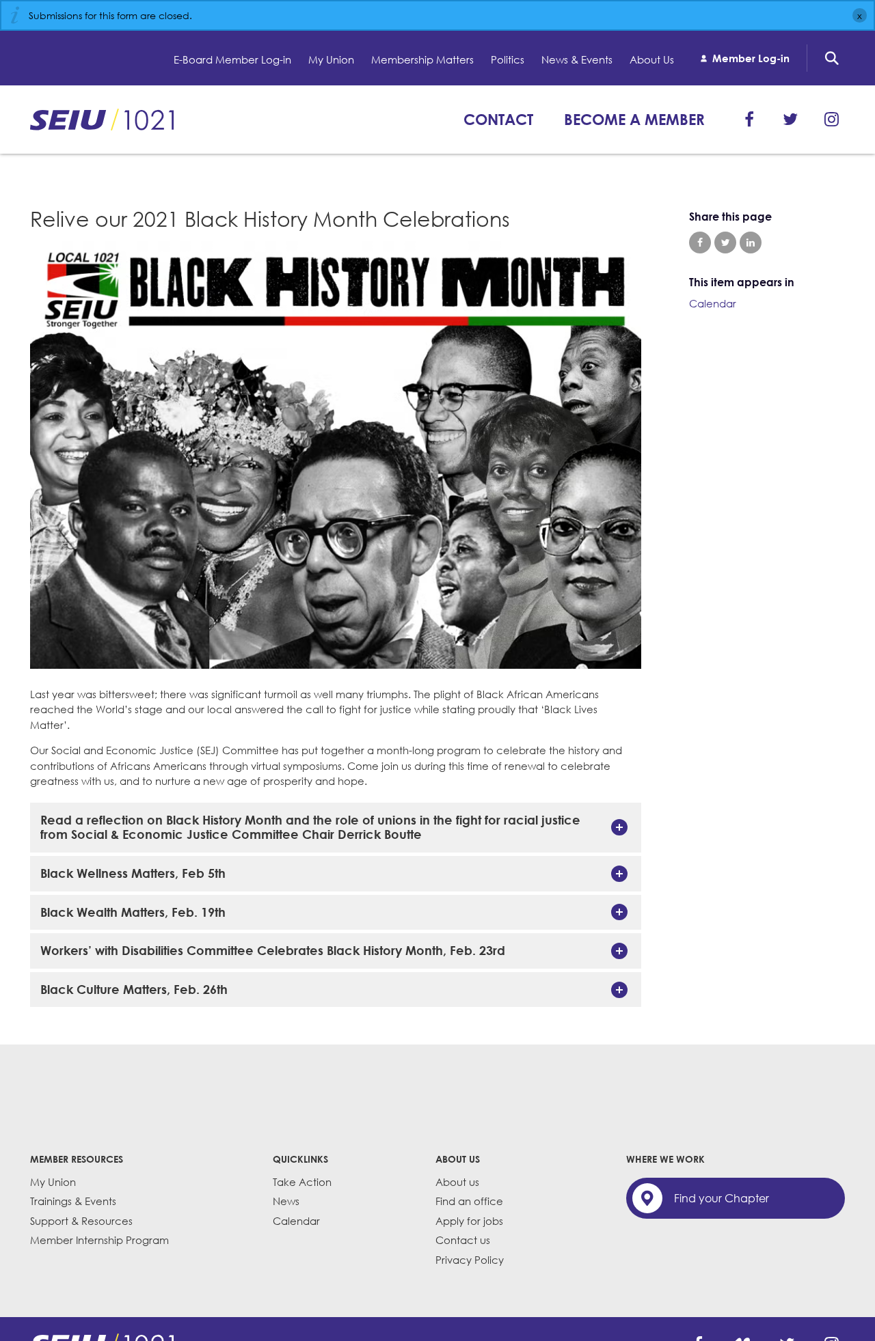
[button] (335, 828)
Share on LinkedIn (751, 242)
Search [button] (832, 58)
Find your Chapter (721, 1198)
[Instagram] (831, 119)
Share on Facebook (700, 242)
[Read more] (335, 456)
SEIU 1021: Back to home (102, 119)
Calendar (712, 303)
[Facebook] (749, 119)
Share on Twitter (725, 242)
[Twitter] (790, 119)
